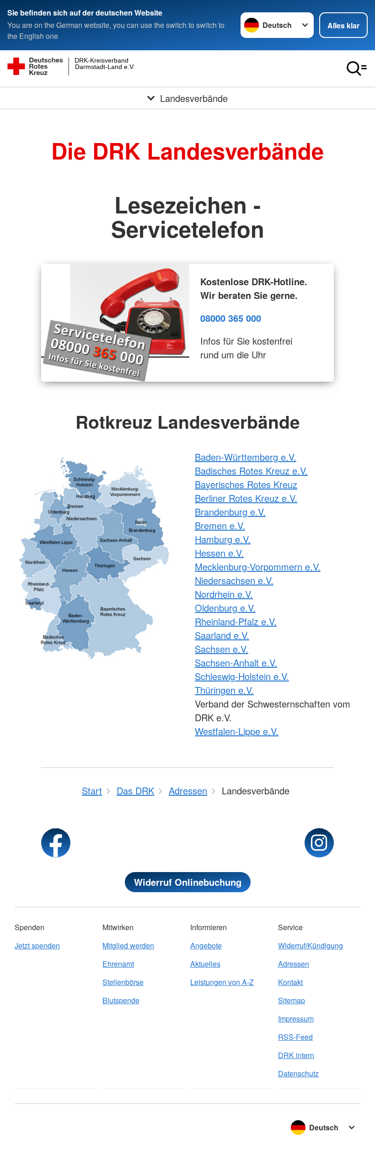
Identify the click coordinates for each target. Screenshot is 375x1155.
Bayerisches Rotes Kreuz (246, 484)
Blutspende (120, 1000)
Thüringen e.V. (224, 690)
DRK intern (296, 1055)
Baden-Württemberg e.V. (245, 456)
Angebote (206, 945)
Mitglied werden (128, 945)
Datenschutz (298, 1073)
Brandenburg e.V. (230, 511)
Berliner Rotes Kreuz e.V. (246, 498)
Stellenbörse (123, 982)
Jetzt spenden (37, 945)
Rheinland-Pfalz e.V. (236, 621)
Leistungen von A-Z (222, 982)
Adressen (293, 963)
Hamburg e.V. (223, 539)
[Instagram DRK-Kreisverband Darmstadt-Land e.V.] (319, 842)
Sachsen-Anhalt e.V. (236, 662)
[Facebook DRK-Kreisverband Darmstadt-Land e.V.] (55, 842)
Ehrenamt (118, 963)
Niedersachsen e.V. (234, 580)
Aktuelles (205, 963)
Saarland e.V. (222, 635)
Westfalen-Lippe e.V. (237, 731)
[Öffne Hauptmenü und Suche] (357, 69)
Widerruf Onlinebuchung (187, 882)
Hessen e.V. (219, 552)
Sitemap (291, 1000)
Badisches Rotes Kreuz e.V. (251, 470)
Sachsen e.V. (221, 648)
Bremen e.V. (220, 525)
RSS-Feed (295, 1037)
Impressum (296, 1018)
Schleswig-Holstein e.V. (242, 676)
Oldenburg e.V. (225, 607)
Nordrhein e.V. (224, 594)
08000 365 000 (230, 318)
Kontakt (290, 982)
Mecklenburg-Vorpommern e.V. (258, 566)
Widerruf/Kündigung (310, 945)
